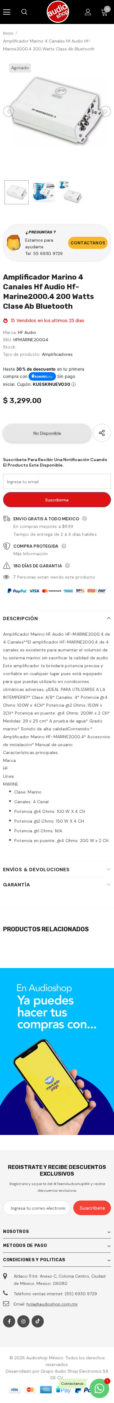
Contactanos (88, 243)
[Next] (105, 111)
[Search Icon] (30, 12)
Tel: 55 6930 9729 (44, 253)
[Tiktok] (38, 1321)
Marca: (10, 332)
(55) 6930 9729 (81, 1293)
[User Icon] (88, 12)
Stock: (9, 347)
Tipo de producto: (21, 354)
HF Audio (27, 332)
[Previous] (8, 111)
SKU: (7, 339)
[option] (57, 111)
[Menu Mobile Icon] (6, 12)
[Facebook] (9, 1321)
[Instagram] (23, 1321)
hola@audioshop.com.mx (52, 1304)
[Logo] (58, 11)
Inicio (8, 33)
